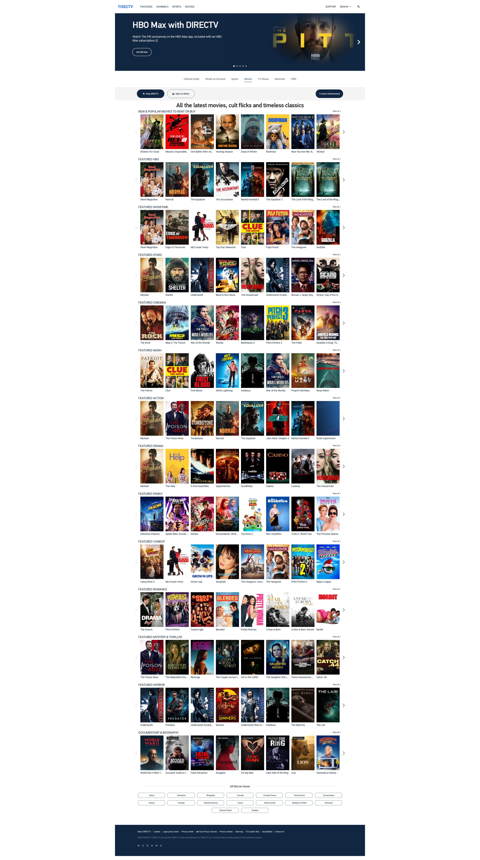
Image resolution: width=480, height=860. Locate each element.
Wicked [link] (320, 151)
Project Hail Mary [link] (300, 390)
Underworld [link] (197, 295)
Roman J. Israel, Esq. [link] (302, 295)
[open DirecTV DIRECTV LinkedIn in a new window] (139, 846)
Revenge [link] (195, 677)
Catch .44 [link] (321, 677)
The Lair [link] (320, 725)
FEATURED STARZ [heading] (150, 255)
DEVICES (189, 6)
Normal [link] (170, 199)
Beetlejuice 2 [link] (248, 342)
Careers (156, 831)
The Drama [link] (146, 629)
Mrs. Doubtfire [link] (273, 534)
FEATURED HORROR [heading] (151, 685)
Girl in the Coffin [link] (249, 677)
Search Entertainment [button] (330, 93)
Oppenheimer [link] (223, 486)
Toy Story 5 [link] (247, 534)
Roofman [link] (271, 151)
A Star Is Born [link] (273, 629)
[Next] (359, 42)
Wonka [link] (219, 342)
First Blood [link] (196, 390)
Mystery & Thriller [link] (299, 802)
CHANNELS (162, 6)
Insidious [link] (245, 390)
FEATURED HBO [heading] (148, 159)
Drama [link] (152, 802)
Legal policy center (170, 831)
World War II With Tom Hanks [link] (156, 772)
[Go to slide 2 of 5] (237, 66)
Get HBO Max (142, 52)
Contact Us (279, 831)
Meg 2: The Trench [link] (175, 342)
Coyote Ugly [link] (197, 629)
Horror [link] (240, 802)
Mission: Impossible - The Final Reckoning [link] (188, 151)
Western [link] (255, 810)
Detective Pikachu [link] (150, 534)
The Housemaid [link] (249, 295)
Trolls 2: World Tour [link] (301, 534)
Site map (239, 831)
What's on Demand (215, 79)
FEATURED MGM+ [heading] (150, 350)
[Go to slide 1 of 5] (234, 66)
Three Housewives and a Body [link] (307, 677)
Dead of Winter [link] (249, 151)
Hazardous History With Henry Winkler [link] (336, 772)
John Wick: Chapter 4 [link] (277, 438)
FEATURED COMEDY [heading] (151, 541)
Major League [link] (323, 581)
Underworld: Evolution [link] (277, 295)
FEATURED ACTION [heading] (151, 398)
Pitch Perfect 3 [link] (274, 342)
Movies (248, 79)
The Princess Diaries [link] (327, 534)
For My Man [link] (247, 772)
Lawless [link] (295, 486)
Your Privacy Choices (208, 831)
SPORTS (176, 6)
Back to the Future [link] (225, 295)
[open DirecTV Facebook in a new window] (143, 846)
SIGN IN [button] (344, 6)
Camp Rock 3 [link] (147, 581)
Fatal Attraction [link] (199, 772)
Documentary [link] (328, 795)
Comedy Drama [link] (269, 795)
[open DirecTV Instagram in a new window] (152, 846)
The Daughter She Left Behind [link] (282, 677)
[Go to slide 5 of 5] (246, 66)
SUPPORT (331, 6)
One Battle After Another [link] (204, 151)
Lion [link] (293, 772)
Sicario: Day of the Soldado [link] (330, 295)
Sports (234, 79)
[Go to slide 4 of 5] (243, 66)
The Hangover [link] (298, 247)
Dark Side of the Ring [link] (277, 772)
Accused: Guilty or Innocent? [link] (181, 772)
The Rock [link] (145, 342)
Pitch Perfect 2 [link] (299, 581)
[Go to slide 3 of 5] (240, 66)
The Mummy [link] (298, 725)
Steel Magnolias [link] (149, 199)
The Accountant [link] (224, 199)
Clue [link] (243, 247)
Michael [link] (144, 295)
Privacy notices (225, 831)
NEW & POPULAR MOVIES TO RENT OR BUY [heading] (166, 111)
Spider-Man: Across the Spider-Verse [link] (185, 534)
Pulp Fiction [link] (272, 247)
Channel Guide (191, 79)
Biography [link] (210, 795)
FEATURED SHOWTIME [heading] (153, 207)
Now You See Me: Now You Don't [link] (308, 151)
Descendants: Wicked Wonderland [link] (234, 534)
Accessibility (267, 831)
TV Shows (263, 79)
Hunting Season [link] (224, 151)
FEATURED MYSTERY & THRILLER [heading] (160, 637)
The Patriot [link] (146, 390)
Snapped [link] (220, 772)
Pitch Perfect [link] (173, 629)
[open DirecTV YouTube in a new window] (157, 846)
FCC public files (252, 831)
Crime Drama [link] (299, 795)
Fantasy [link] (181, 802)
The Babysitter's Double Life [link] (180, 677)
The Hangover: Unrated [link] (253, 581)
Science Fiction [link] (225, 810)
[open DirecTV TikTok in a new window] (161, 846)
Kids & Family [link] (270, 802)
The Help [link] (170, 486)
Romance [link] (329, 802)
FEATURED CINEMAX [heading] (152, 302)
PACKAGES (146, 6)
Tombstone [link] (197, 438)
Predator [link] (170, 725)
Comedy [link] (240, 795)
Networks (280, 79)
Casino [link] (270, 486)
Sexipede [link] (221, 581)
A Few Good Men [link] (200, 486)
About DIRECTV (144, 831)
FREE (293, 79)
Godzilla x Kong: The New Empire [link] (334, 342)
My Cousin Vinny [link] (199, 247)
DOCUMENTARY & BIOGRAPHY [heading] (158, 732)
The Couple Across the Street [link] (231, 677)
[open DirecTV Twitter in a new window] (147, 846)
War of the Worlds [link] (200, 342)
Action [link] (151, 795)
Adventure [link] (181, 795)
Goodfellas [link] (246, 486)
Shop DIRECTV (152, 93)
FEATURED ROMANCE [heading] (152, 589)
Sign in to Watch (182, 93)
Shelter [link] (169, 295)
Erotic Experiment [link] (325, 438)
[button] (358, 6)
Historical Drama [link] (211, 802)
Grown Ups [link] (196, 581)
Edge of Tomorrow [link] (175, 247)
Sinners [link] (220, 725)
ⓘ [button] (156, 40)
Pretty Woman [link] (248, 629)
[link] (152, 131)
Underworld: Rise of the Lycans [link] (257, 725)
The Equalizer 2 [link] (274, 199)
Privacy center (187, 831)
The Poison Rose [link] (174, 438)
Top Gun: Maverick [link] (226, 247)
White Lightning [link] (224, 390)
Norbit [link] (319, 629)
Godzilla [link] (320, 247)
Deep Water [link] (322, 390)
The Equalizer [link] (198, 199)
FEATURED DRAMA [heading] (150, 446)
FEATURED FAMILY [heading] (150, 494)
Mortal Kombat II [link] (250, 199)
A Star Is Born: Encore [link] (302, 629)
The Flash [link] (296, 342)
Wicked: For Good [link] (149, 151)
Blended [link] (220, 629)
